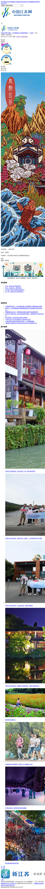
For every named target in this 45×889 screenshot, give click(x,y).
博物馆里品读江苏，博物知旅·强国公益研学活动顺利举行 (21, 312)
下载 (2, 880)
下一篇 (3, 868)
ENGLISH (4, 3)
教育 (33, 2)
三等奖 (31, 33)
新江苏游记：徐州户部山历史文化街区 (16, 317)
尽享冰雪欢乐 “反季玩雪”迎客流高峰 (15, 808)
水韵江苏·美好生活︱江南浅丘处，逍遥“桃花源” (19, 605)
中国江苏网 (4, 33)
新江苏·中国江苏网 (21, 36)
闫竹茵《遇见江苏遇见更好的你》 (15, 290)
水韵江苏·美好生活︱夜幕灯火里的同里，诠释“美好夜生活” (22, 686)
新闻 (4, 2)
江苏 (7, 2)
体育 (20, 2)
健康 (31, 2)
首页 (2, 2)
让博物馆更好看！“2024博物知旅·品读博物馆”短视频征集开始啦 (23, 306)
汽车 (28, 2)
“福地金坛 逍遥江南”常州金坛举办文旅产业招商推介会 (21, 323)
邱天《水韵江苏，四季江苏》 (13, 288)
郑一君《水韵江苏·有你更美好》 (14, 291)
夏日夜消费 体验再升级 (12, 863)
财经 (36, 2)
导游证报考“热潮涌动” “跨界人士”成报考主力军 (19, 764)
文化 (15, 2)
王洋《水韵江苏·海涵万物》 (13, 286)
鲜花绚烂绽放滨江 (10, 720)
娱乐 (25, 2)
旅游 (18, 2)
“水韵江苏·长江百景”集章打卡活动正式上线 (17, 319)
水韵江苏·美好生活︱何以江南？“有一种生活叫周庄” (20, 471)
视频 (12, 2)
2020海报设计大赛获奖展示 (20, 33)
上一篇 (3, 866)
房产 (39, 2)
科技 (23, 2)
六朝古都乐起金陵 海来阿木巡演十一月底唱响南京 (19, 321)
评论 (10, 2)
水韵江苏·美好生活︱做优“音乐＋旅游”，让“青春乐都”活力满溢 (23, 538)
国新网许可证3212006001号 (9, 883)
